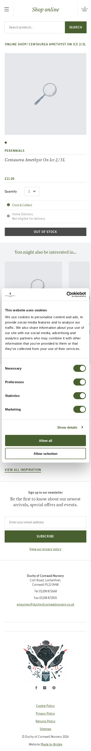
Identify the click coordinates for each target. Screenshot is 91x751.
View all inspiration (23, 470)
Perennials (15, 150)
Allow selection (46, 453)
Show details (67, 427)
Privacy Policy (45, 713)
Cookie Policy (45, 706)
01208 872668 (48, 591)
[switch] (79, 382)
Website (45, 744)
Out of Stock (45, 232)
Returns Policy (45, 721)
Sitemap (45, 729)
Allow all (45, 440)
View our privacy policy (45, 549)
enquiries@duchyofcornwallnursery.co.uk (45, 604)
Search (75, 27)
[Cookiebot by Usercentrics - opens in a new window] (66, 294)
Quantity (11, 191)
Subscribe (45, 536)
